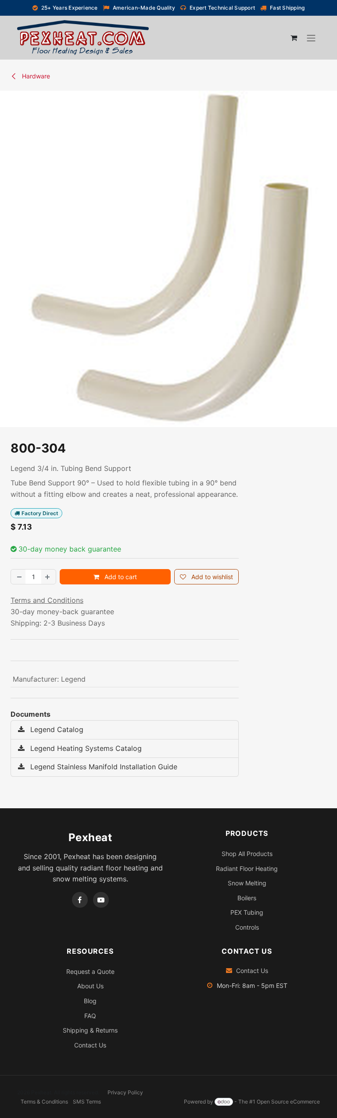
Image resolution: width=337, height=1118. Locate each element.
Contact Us (90, 1045)
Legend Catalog (55, 729)
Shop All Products (247, 853)
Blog (90, 1001)
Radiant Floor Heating (247, 868)
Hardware (35, 76)
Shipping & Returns (90, 1030)
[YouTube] (101, 900)
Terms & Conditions (44, 1101)
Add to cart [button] (120, 576)
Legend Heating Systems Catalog (85, 748)
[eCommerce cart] (293, 37)
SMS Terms (87, 1101)
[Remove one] (18, 577)
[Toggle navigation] (311, 37)
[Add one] (48, 577)
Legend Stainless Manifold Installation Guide (102, 766)
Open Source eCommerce (288, 1101)
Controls (247, 927)
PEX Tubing (246, 912)
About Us (90, 986)
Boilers (246, 898)
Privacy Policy (125, 1092)
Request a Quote (90, 971)
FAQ (90, 1015)
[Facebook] (80, 900)
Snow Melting (247, 883)
